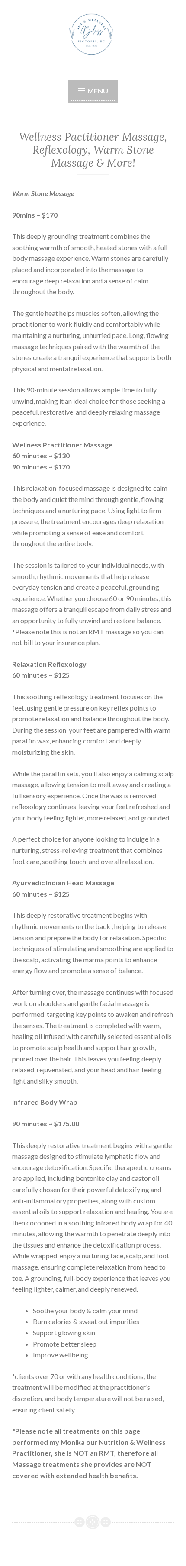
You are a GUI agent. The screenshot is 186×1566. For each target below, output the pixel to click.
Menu (97, 91)
